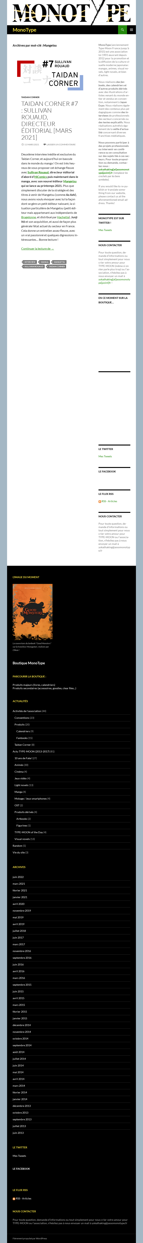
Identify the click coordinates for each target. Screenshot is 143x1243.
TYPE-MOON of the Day (29, 832)
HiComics (40, 176)
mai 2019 (18, 917)
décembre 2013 (22, 1105)
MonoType (24, 30)
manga (45, 262)
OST (17, 805)
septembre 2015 (22, 984)
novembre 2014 (22, 1031)
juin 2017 (18, 937)
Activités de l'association (27, 711)
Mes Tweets (105, 230)
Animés (19, 764)
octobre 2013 (20, 1112)
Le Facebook (107, 471)
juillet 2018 (19, 930)
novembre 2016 (22, 951)
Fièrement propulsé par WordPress (30, 1238)
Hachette (63, 217)
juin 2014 (18, 1065)
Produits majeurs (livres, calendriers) (34, 684)
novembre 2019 (22, 910)
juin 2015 (18, 991)
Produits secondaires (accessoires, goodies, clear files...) (44, 688)
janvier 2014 (20, 1099)
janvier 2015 (20, 1018)
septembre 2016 (22, 957)
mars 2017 (19, 944)
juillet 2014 (19, 1058)
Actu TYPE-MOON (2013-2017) (31, 751)
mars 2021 (19, 883)
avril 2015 (18, 998)
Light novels (21, 785)
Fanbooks (22, 738)
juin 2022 (18, 876)
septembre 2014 (22, 1045)
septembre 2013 (22, 1119)
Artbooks (21, 818)
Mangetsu (70, 181)
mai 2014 (18, 1072)
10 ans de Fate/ (23, 758)
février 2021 (20, 890)
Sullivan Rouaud (38, 172)
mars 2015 (19, 1004)
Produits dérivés (24, 812)
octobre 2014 (20, 1038)
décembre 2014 (22, 1025)
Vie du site (19, 852)
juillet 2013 (19, 1126)
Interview (30, 262)
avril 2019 (18, 924)
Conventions (22, 717)
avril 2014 (18, 1078)
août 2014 (18, 1052)
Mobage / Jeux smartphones (31, 798)
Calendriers (23, 731)
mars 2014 (19, 1085)
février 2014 (20, 1092)
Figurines (21, 825)
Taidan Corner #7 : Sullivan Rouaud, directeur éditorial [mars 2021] (49, 120)
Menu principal (131, 29)
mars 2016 (19, 977)
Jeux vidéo (21, 778)
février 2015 (20, 1011)
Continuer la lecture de (37, 248)
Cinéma (19, 771)
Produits (20, 724)
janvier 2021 (20, 897)
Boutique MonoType (29, 663)
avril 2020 (18, 903)
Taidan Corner (30, 97)
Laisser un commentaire (61, 144)
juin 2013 (18, 1132)
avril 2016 (18, 971)
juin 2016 (18, 964)
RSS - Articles (109, 501)
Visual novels (22, 839)
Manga (18, 791)
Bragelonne (28, 217)
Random (17, 845)
